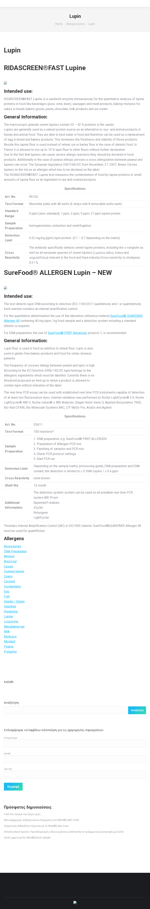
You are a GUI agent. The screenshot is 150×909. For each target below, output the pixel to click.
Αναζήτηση (11, 702)
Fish (7, 596)
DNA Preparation (15, 551)
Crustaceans (12, 586)
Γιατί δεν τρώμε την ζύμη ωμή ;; (22, 814)
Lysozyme (11, 621)
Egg (6, 591)
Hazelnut (10, 606)
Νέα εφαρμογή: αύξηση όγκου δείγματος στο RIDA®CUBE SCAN (41, 820)
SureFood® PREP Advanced (67, 333)
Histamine (11, 611)
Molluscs (10, 636)
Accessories (12, 546)
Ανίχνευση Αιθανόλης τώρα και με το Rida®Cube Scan (36, 826)
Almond (9, 556)
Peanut (8, 646)
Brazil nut (10, 561)
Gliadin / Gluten (14, 601)
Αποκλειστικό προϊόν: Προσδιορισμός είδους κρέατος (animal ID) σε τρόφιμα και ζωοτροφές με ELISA (64, 831)
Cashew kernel (14, 571)
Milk (7, 631)
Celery (8, 576)
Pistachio (10, 652)
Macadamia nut (14, 626)
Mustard (9, 641)
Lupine (8, 616)
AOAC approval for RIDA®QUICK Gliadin (27, 837)
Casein (8, 566)
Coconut (9, 581)
